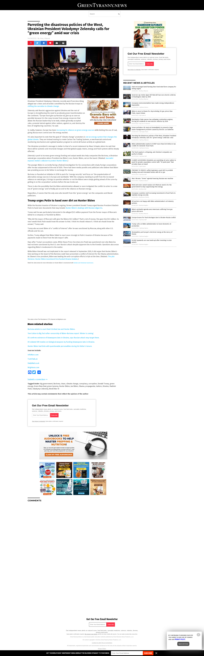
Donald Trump (103, 384)
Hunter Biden (64, 386)
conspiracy (83, 384)
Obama (81, 386)
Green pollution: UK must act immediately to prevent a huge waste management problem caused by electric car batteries (153, 128)
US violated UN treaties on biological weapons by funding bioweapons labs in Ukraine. (61, 342)
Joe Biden (74, 386)
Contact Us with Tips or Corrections (102, 643)
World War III (54, 389)
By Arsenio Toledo (144, 197)
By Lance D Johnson (145, 123)
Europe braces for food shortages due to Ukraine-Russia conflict (154, 217)
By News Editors (144, 107)
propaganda (90, 386)
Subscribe (148, 653)
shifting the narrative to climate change (43, 106)
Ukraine (106, 386)
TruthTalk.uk (33, 359)
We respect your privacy (91, 634)
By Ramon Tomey (144, 148)
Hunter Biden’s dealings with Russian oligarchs (84, 208)
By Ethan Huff (143, 156)
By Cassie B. (143, 115)
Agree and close (183, 644)
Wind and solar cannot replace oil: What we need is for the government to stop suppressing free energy (152, 186)
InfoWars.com (33, 355)
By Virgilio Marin (144, 131)
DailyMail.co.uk (33, 363)
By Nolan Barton (144, 228)
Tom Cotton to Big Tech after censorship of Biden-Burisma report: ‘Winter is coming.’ (61, 333)
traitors (99, 386)
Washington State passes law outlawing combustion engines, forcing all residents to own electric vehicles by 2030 (152, 120)
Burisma (56, 384)
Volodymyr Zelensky (40, 389)
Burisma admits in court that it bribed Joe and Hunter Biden (51, 329)
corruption (92, 384)
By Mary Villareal (143, 91)
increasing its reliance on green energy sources (75, 130)
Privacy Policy (102, 648)
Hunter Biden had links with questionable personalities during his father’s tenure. (60, 346)
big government (46, 384)
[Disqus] (73, 530)
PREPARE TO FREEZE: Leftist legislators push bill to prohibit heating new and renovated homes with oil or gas (152, 171)
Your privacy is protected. (38, 421)
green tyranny (52, 386)
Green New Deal (40, 386)
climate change (72, 384)
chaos (63, 384)
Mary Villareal (45, 38)
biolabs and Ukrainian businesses (83, 263)
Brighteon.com (33, 367)
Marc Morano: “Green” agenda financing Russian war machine (152, 178)
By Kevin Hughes (143, 205)
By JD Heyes (143, 166)
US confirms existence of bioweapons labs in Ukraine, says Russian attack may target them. (63, 338)
